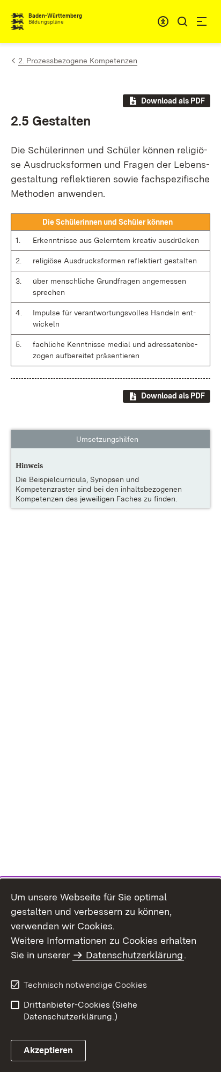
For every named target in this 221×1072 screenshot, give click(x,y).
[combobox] (163, 21)
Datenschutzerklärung (134, 954)
